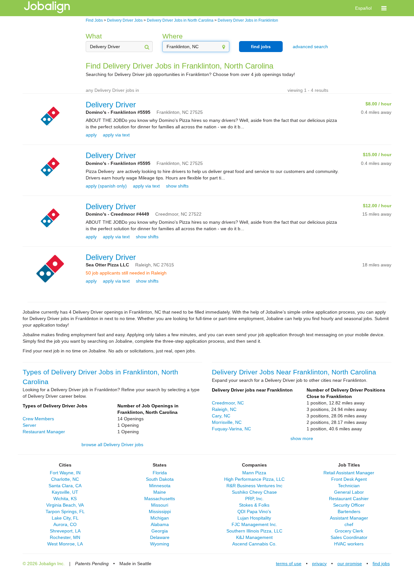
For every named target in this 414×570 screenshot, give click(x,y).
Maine (159, 492)
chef (348, 524)
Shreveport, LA (65, 530)
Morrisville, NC (227, 422)
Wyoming (159, 543)
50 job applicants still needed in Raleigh (126, 272)
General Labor (349, 492)
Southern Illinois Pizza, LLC (254, 530)
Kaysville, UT (65, 492)
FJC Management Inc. (254, 524)
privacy (319, 563)
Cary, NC (221, 415)
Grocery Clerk (349, 530)
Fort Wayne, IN (65, 472)
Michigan (159, 518)
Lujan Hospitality (254, 518)
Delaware (159, 537)
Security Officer (349, 505)
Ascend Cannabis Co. (254, 543)
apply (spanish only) (106, 185)
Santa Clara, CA (65, 485)
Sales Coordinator (349, 537)
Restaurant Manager (44, 431)
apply (91, 134)
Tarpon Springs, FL (65, 511)
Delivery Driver (111, 104)
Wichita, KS (65, 498)
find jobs (261, 46)
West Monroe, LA (65, 543)
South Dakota (160, 479)
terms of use (288, 563)
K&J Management (254, 537)
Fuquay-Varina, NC (231, 428)
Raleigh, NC (224, 409)
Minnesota (159, 485)
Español (363, 8)
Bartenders (349, 511)
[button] (383, 8)
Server (29, 425)
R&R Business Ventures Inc (254, 485)
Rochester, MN (65, 537)
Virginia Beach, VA (65, 505)
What (94, 36)
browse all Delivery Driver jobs (112, 444)
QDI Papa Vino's (254, 511)
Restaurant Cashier (349, 498)
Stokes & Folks (254, 505)
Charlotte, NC (65, 479)
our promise (349, 563)
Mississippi (160, 511)
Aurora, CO (65, 524)
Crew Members (38, 418)
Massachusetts (159, 498)
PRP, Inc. (254, 498)
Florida (160, 472)
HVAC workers (349, 543)
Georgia (159, 530)
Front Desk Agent (349, 479)
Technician (349, 485)
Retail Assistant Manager (348, 472)
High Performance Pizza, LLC (254, 479)
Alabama (160, 524)
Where (172, 36)
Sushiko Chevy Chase (254, 492)
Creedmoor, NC (228, 402)
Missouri (159, 505)
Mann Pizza (254, 472)
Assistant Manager (349, 518)
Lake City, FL (65, 518)
